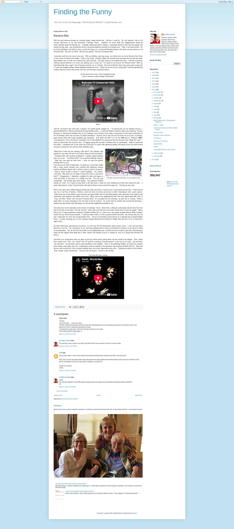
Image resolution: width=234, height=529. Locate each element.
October (156, 98)
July (155, 106)
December (157, 92)
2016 (154, 75)
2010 (154, 159)
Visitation (58, 406)
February (157, 153)
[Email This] (74, 307)
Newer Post (58, 395)
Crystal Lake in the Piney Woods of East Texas (70, 484)
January (157, 156)
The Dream (157, 138)
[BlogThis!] (76, 307)
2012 (154, 87)
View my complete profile (158, 55)
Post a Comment (62, 391)
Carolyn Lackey (64, 340)
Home (99, 395)
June (155, 109)
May (155, 112)
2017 (154, 72)
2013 (154, 84)
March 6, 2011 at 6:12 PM (67, 334)
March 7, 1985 (158, 125)
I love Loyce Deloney (160, 141)
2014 (154, 81)
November (157, 95)
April (155, 115)
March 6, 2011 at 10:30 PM (68, 346)
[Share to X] (78, 307)
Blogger (134, 513)
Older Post (138, 395)
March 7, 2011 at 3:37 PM (67, 387)
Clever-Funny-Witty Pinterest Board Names (79, 491)
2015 (154, 78)
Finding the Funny (83, 12)
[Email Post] (69, 307)
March (156, 118)
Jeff (60, 353)
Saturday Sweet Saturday (162, 135)
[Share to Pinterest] (83, 307)
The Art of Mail (158, 132)
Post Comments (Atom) (70, 399)
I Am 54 (156, 147)
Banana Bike (158, 144)
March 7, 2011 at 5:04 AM (67, 370)
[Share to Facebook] (81, 307)
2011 (154, 90)
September (157, 101)
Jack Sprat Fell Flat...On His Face (164, 149)
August (156, 103)
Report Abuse (155, 166)
